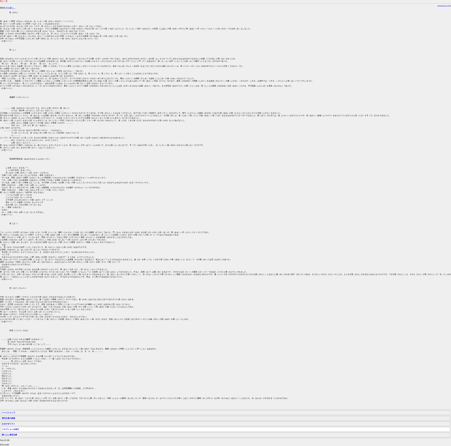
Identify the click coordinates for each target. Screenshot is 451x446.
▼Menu (445, 5)
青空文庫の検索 (8, 418)
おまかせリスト (8, 424)
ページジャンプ (8, 413)
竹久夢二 (11, 8)
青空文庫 (440, 5)
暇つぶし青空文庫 (9, 435)
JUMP (449, 5)
